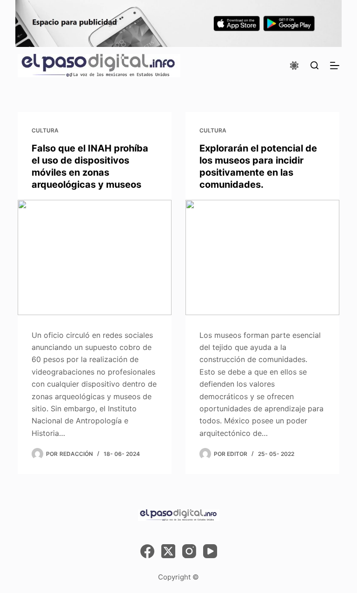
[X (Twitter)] (168, 551)
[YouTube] (210, 551)
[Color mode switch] (294, 65)
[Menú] (334, 65)
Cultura (45, 130)
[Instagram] (189, 551)
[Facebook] (147, 551)
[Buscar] (314, 65)
